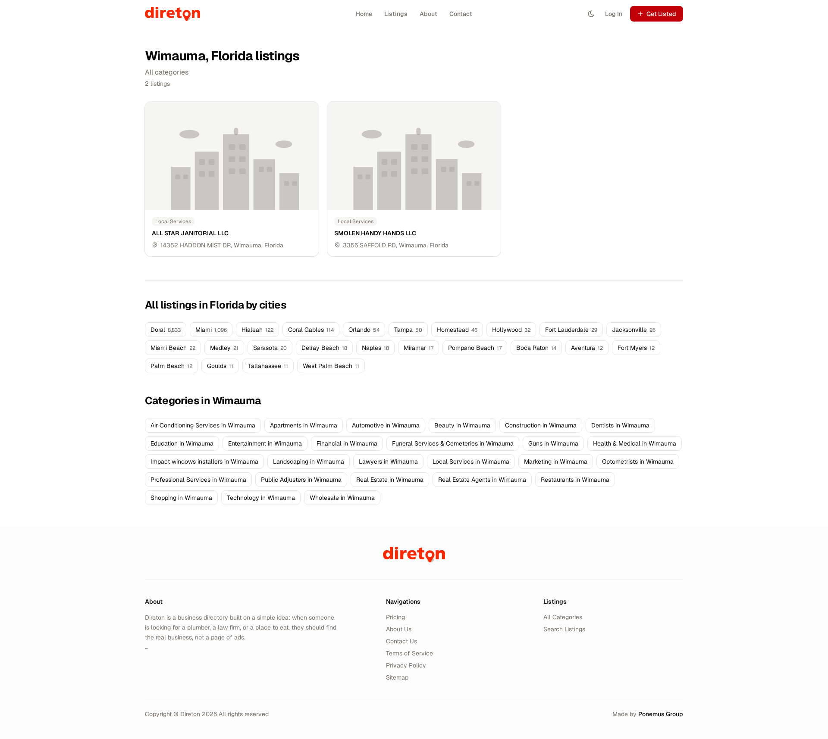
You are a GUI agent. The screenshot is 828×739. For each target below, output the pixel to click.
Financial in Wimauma (347, 443)
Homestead (457, 330)
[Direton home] (414, 554)
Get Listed (661, 14)
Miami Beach (173, 348)
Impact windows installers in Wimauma (204, 461)
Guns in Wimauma (553, 443)
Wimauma (247, 245)
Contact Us (401, 641)
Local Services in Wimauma (471, 461)
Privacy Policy (406, 665)
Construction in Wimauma (541, 425)
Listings (396, 14)
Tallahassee (268, 366)
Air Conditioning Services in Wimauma (203, 425)
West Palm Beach (331, 366)
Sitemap (397, 677)
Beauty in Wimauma (462, 425)
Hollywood (511, 330)
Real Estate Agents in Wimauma (482, 479)
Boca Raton (536, 348)
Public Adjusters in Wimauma (301, 479)
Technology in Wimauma (261, 498)
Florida (273, 245)
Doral (166, 330)
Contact (460, 14)
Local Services (173, 221)
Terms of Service (409, 653)
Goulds (220, 366)
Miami (211, 330)
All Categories (562, 617)
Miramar (418, 348)
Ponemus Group (660, 714)
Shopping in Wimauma (181, 498)
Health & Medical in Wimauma (634, 443)
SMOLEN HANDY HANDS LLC (375, 233)
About (428, 14)
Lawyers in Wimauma (388, 461)
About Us (398, 629)
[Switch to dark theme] (591, 14)
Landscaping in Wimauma (308, 461)
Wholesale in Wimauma (342, 498)
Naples (375, 348)
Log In (613, 14)
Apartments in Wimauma (303, 425)
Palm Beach (171, 366)
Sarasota (270, 348)
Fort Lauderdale (571, 330)
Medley (224, 348)
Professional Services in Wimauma (198, 479)
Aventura (587, 348)
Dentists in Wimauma (620, 425)
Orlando (364, 330)
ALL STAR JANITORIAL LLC (190, 233)
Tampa (408, 330)
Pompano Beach (475, 348)
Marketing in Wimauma (555, 461)
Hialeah (257, 330)
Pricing (395, 617)
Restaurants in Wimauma (575, 479)
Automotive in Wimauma (386, 425)
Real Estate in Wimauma (389, 479)
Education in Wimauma (182, 443)
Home (364, 14)
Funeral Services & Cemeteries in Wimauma (453, 443)
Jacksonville (634, 330)
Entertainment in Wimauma (265, 443)
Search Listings (564, 629)
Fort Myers (636, 348)
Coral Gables (311, 330)
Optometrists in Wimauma (638, 461)
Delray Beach (324, 348)
